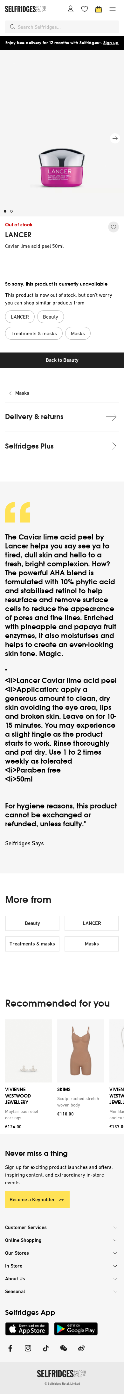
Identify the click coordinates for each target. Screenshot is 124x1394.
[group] (62, 1076)
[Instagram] (28, 1352)
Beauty (32, 923)
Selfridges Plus (29, 446)
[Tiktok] (46, 1352)
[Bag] (98, 9)
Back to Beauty (62, 360)
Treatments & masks (32, 944)
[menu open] (112, 9)
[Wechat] (64, 1352)
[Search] (13, 26)
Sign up (111, 42)
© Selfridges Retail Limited (62, 1383)
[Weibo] (81, 1352)
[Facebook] (10, 1352)
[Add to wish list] (113, 227)
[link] (27, 1114)
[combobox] (67, 27)
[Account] (70, 9)
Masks (22, 393)
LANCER (18, 235)
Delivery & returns (34, 416)
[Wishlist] (84, 9)
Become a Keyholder (32, 1199)
